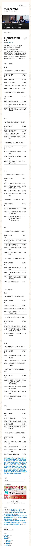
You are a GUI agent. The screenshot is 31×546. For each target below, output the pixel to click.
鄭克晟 (5, 471)
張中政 (12, 462)
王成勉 (24, 466)
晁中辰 (5, 465)
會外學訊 (6, 537)
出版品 (14, 24)
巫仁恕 (9, 462)
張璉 (15, 463)
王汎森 (9, 467)
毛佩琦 (17, 466)
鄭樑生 (12, 471)
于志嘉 (18, 458)
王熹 (12, 467)
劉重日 (10, 459)
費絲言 (18, 469)
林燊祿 (22, 465)
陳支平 (19, 471)
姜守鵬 (20, 460)
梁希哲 (13, 466)
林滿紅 (19, 465)
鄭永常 (16, 471)
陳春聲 (23, 471)
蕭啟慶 (14, 469)
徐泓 (21, 463)
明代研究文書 (7, 27)
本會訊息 (12, 458)
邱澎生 (17, 470)
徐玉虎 (24, 463)
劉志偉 (22, 458)
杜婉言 (15, 465)
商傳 (14, 460)
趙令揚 (7, 470)
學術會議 (8, 458)
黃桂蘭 (15, 473)
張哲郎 (16, 462)
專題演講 (8, 543)
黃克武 (11, 473)
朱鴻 (12, 465)
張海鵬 (11, 463)
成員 (9, 24)
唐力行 (10, 460)
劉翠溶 (7, 459)
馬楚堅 (8, 473)
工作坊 (7, 545)
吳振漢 (14, 459)
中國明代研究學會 (11, 9)
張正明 (8, 463)
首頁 (5, 24)
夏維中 (17, 460)
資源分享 (14, 27)
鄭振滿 (9, 471)
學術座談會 (8, 540)
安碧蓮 (24, 460)
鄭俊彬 (24, 470)
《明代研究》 (7, 535)
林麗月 (7, 466)
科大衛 (15, 467)
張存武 (19, 462)
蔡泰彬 (10, 469)
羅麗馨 (19, 467)
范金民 (22, 467)
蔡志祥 (7, 469)
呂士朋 (21, 459)
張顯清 (18, 463)
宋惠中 (5, 462)
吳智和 (18, 459)
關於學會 (20, 27)
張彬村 (23, 462)
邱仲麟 (13, 470)
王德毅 (20, 466)
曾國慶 (9, 465)
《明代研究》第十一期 (15, 509)
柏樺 (10, 466)
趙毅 (10, 470)
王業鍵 (5, 467)
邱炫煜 (20, 470)
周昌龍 (7, 460)
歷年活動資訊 (20, 24)
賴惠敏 (21, 469)
